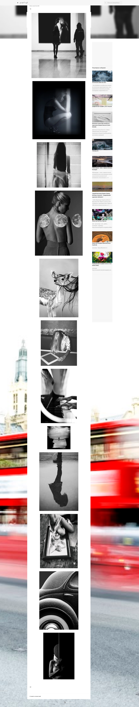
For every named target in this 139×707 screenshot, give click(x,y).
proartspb (24, 2)
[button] (30, 9)
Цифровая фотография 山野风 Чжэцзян (102, 106)
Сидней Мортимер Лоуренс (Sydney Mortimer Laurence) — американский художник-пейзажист (101, 195)
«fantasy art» (95, 150)
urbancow (74, 705)
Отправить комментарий (35, 696)
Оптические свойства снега (99, 82)
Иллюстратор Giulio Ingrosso (99, 221)
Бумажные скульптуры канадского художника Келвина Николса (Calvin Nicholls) (101, 125)
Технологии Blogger (70, 702)
